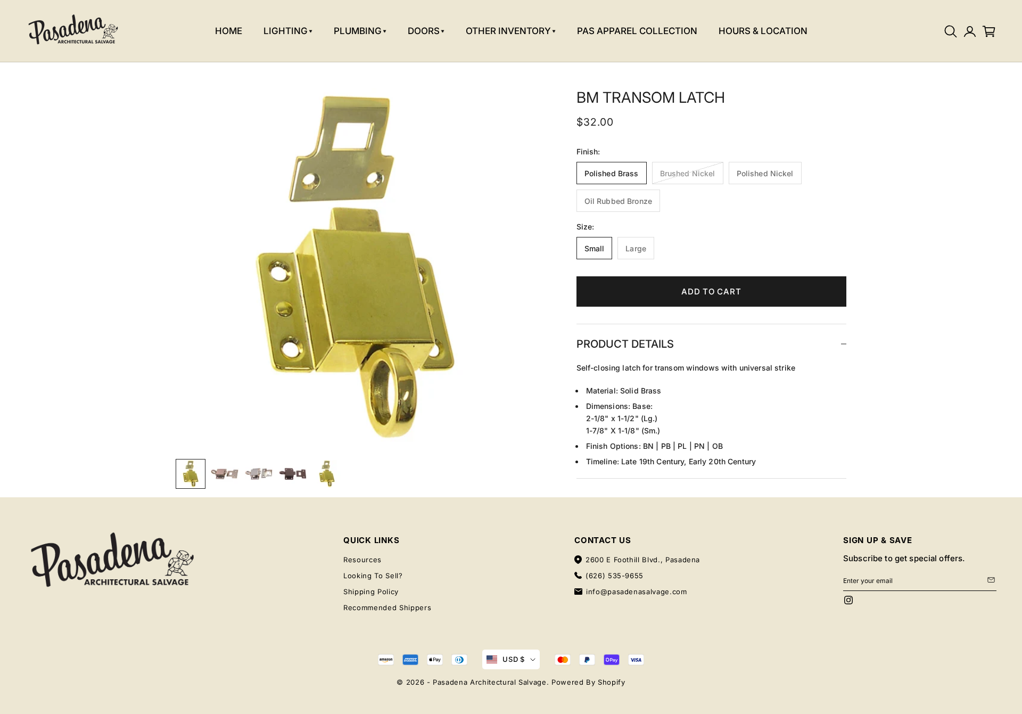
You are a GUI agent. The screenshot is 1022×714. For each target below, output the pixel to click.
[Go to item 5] (327, 474)
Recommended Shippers (387, 607)
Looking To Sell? (372, 575)
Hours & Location (763, 31)
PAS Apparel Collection (637, 31)
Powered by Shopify (588, 682)
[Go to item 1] (190, 474)
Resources (362, 559)
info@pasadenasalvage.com (636, 591)
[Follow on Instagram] (848, 600)
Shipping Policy (371, 591)
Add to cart (711, 291)
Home (228, 31)
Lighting (285, 31)
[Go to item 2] (225, 474)
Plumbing (358, 31)
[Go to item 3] (259, 474)
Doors (424, 31)
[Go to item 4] (293, 474)
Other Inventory (508, 31)
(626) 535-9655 (615, 575)
